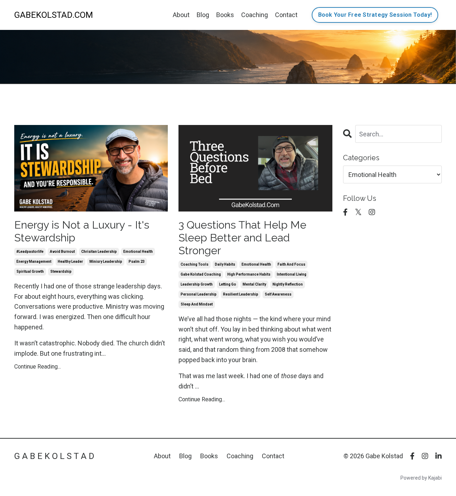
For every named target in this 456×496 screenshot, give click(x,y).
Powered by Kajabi (421, 478)
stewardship (61, 271)
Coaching (254, 15)
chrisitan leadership (99, 252)
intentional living (291, 274)
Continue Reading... (37, 366)
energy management (33, 261)
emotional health (138, 252)
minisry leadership (105, 261)
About (181, 15)
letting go (227, 284)
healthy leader (70, 261)
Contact (286, 15)
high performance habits (248, 274)
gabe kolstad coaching (201, 274)
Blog (203, 15)
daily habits (225, 264)
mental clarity (254, 284)
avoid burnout (62, 252)
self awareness (278, 294)
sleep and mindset (197, 304)
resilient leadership (240, 294)
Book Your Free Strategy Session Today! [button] (375, 14)
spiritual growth (30, 271)
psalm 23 (137, 261)
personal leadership (199, 294)
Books (225, 15)
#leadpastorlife (29, 252)
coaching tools (194, 264)
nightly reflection (288, 284)
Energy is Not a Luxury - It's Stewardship (81, 231)
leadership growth (197, 284)
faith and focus (291, 264)
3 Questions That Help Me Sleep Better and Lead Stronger (242, 238)
